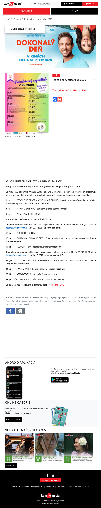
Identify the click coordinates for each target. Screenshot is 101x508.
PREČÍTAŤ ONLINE (13, 420)
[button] (10, 46)
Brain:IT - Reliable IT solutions (50, 503)
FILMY (75, 11)
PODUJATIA (26, 11)
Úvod (7, 19)
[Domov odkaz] (20, 312)
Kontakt (14, 487)
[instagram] (53, 475)
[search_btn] (35, 4)
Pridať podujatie (37, 487)
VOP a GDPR (50, 487)
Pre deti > (56, 75)
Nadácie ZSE (58, 285)
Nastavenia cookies (64, 487)
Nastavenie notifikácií (82, 487)
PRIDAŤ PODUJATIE (72, 4)
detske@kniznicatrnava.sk (18, 228)
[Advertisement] (51, 159)
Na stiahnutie (24, 487)
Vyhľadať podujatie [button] (25, 29)
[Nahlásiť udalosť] (94, 80)
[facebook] (48, 475)
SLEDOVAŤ (10, 466)
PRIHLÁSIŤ (91, 4)
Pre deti (17, 19)
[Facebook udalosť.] (10, 312)
